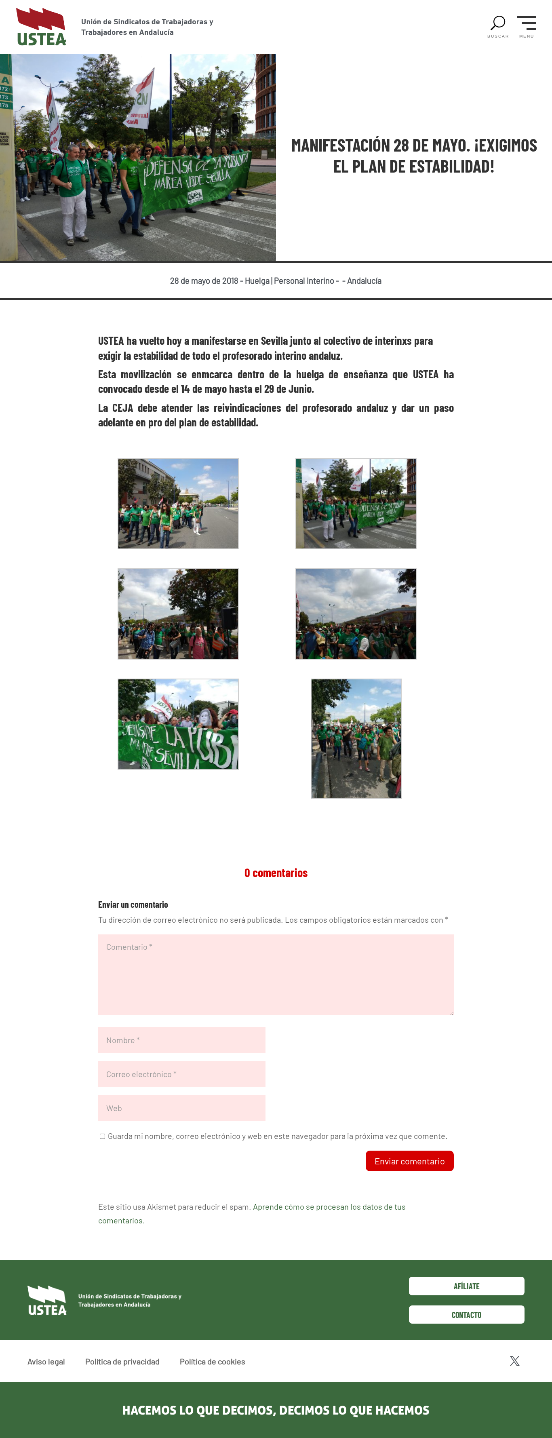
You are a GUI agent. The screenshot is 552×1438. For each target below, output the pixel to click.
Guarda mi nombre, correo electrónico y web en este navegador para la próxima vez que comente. (278, 1136)
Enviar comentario (410, 1160)
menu (526, 36)
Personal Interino (304, 280)
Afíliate (467, 1286)
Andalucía (364, 280)
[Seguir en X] (515, 1361)
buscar (498, 36)
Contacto (466, 1315)
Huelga (257, 280)
